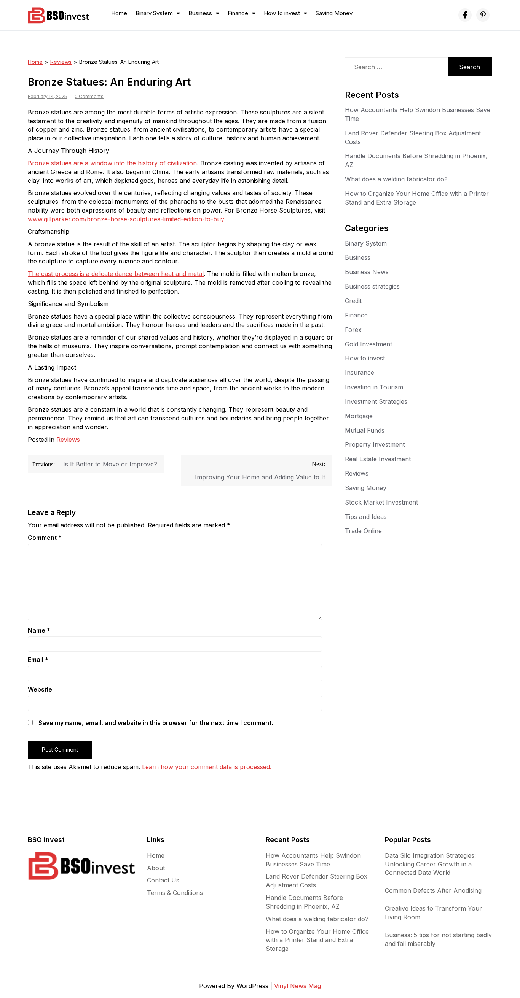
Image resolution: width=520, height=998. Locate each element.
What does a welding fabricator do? (396, 179)
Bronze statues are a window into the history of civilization (112, 163)
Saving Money (334, 13)
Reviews (61, 62)
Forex (353, 329)
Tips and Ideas (366, 516)
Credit (353, 301)
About (156, 868)
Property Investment (375, 444)
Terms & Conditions (175, 892)
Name (39, 630)
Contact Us (163, 880)
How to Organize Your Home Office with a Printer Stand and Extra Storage (317, 940)
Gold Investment (368, 344)
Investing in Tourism (374, 387)
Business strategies (372, 286)
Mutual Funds (364, 430)
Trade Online (363, 531)
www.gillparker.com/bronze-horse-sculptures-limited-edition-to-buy (126, 219)
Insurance (359, 372)
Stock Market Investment (381, 502)
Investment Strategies (376, 401)
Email (38, 659)
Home (119, 13)
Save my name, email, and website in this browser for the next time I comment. (155, 723)
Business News (367, 272)
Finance (238, 13)
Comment (45, 537)
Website (40, 689)
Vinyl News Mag (297, 986)
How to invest (282, 13)
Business (200, 13)
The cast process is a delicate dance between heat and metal (116, 274)
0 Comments (89, 96)
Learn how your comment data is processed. (206, 767)
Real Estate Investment (378, 459)
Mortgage (359, 416)
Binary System (154, 13)
